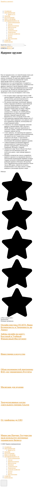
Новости (10, 48)
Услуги (10, 35)
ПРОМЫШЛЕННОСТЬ (11, 21)
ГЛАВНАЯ (7, 11)
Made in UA (11, 14)
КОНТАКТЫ (8, 42)
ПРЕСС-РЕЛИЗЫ (9, 19)
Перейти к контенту (7, 1)
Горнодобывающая (14, 22)
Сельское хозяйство (14, 33)
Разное (10, 37)
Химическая (12, 32)
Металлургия (12, 27)
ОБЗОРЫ (7, 16)
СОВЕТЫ (7, 40)
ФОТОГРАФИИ (9, 17)
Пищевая (11, 29)
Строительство (12, 30)
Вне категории (12, 38)
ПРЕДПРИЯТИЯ (9, 13)
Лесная (10, 24)
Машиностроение (13, 25)
